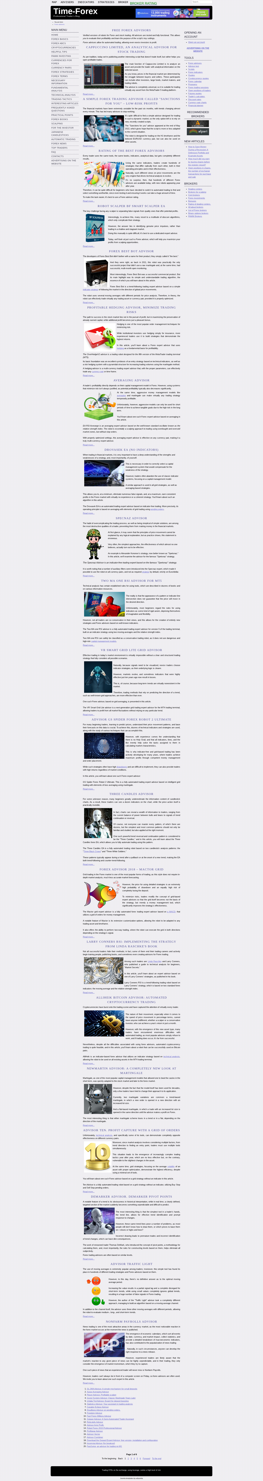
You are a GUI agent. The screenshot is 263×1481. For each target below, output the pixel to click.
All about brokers (195, 207)
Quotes (191, 75)
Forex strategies (62, 72)
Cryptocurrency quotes (198, 78)
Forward (146, 1458)
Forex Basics (59, 39)
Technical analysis (63, 95)
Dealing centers (195, 189)
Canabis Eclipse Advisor (98, 1407)
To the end (156, 1458)
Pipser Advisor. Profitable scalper (101, 1395)
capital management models (103, 641)
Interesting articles (64, 103)
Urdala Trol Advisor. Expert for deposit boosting (108, 1401)
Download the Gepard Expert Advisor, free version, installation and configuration (122, 1440)
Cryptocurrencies (63, 48)
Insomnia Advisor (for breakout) (101, 1443)
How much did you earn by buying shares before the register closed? (199, 162)
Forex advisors (195, 63)
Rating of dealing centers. (199, 204)
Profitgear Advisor (95, 1431)
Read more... (89, 94)
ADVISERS (67, 2)
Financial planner (195, 105)
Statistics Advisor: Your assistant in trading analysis (110, 1404)
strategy (145, 572)
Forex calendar (195, 81)
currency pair (98, 371)
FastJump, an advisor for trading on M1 (104, 1446)
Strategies (106, 2)
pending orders (157, 509)
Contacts (57, 156)
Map (54, 2)
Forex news (59, 144)
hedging (120, 348)
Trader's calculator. (196, 96)
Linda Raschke (154, 961)
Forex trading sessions (198, 87)
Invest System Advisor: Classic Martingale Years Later (111, 1398)
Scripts (191, 69)
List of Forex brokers (197, 210)
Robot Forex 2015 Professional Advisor (104, 1428)
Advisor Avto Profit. (95, 1425)
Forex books (59, 119)
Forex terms (59, 76)
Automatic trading (63, 139)
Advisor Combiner (95, 1437)
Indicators (86, 2)
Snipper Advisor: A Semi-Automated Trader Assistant (110, 1419)
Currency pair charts (197, 102)
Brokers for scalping (197, 192)
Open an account (196, 42)
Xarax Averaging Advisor (98, 1392)
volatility (171, 1166)
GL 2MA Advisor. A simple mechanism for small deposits (112, 1389)
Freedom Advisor (94, 1413)
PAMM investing (61, 56)
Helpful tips (59, 52)
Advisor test (193, 66)
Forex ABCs (58, 43)
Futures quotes (195, 93)
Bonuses (192, 201)
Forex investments (196, 198)
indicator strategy (90, 289)
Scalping (57, 124)
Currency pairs (61, 68)
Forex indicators (195, 72)
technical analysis (171, 1056)
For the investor (62, 128)
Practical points (62, 115)
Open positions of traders (199, 90)
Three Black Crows (92, 851)
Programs (192, 84)
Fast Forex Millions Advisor (99, 1416)
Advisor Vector (93, 1434)
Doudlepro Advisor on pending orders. (103, 1410)
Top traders (59, 148)
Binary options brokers (198, 213)
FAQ (53, 152)
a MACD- (171, 912)
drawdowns (122, 767)
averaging (121, 395)
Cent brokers (194, 195)
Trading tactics (61, 99)
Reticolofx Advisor (95, 1422)
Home (54, 35)
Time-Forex (75, 11)
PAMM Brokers (195, 216)
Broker (123, 2)
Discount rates (194, 99)
